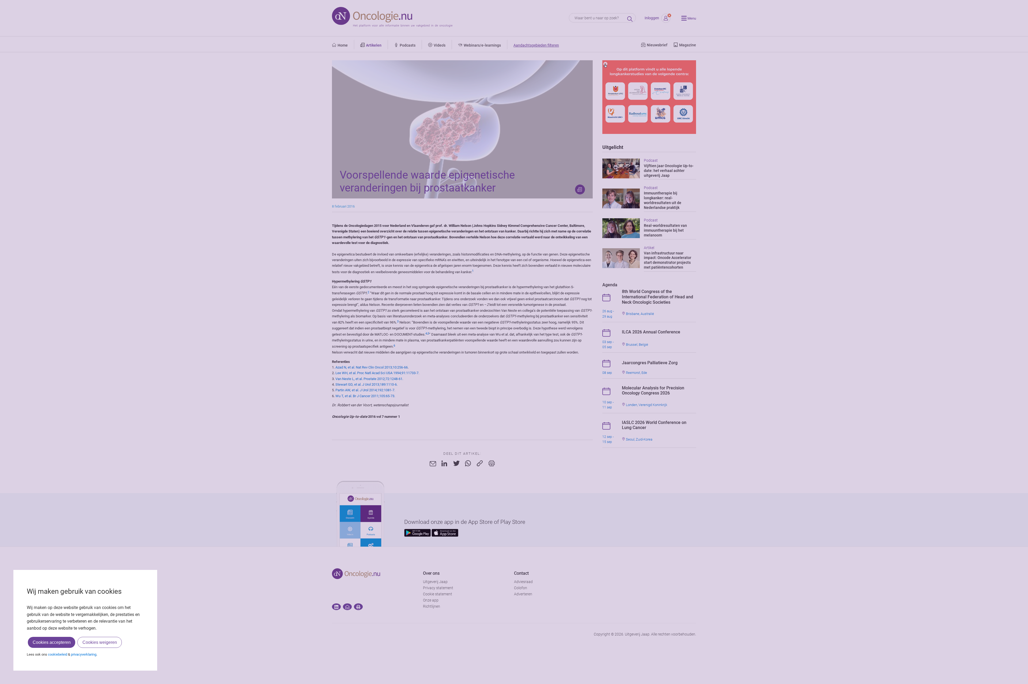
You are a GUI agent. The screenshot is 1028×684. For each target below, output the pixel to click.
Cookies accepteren (52, 642)
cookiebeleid (57, 654)
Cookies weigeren (99, 642)
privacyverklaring (83, 654)
